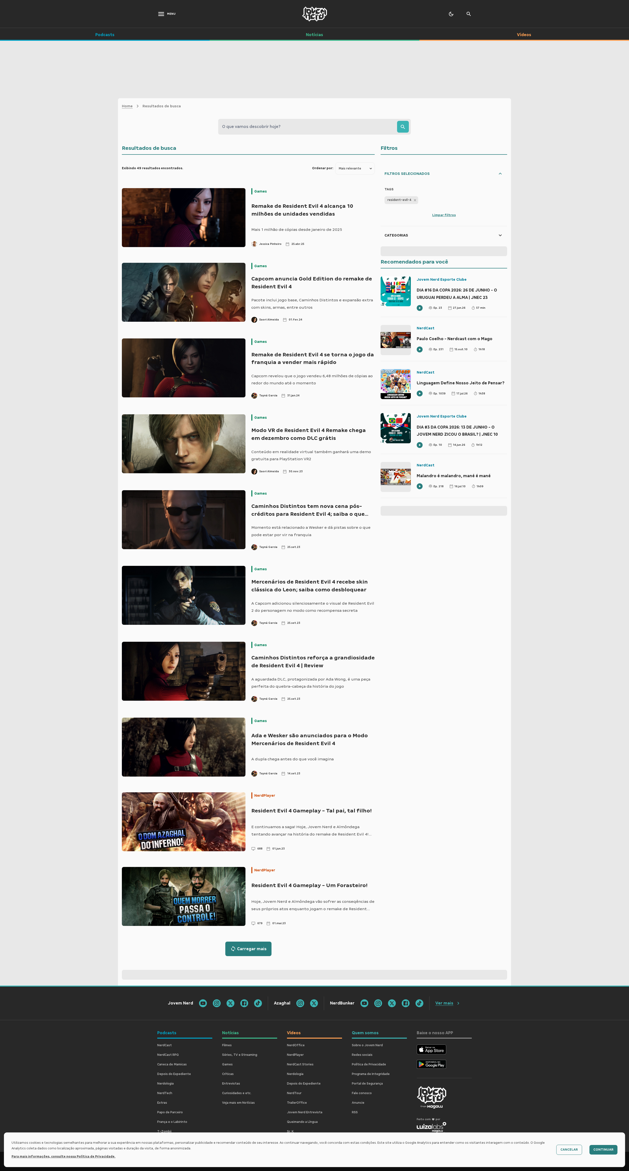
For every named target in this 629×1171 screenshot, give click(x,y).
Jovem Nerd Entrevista (304, 1112)
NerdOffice (296, 1045)
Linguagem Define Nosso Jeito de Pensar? (460, 383)
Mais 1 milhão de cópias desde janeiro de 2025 (296, 229)
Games (260, 191)
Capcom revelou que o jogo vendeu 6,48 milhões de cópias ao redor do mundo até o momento (312, 380)
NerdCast (425, 328)
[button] (401, 200)
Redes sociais (362, 1055)
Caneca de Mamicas (172, 1064)
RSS (355, 1112)
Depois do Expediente (174, 1074)
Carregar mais (252, 949)
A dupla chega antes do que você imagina (292, 759)
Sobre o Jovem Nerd (367, 1045)
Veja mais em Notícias (238, 1102)
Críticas (228, 1074)
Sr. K (290, 1131)
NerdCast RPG (168, 1055)
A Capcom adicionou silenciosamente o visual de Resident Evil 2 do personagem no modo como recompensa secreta (312, 607)
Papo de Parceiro (170, 1112)
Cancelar (569, 1149)
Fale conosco (362, 1093)
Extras (162, 1102)
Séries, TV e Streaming (239, 1055)
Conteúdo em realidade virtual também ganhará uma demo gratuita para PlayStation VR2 (311, 455)
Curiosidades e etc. (236, 1093)
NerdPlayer (264, 795)
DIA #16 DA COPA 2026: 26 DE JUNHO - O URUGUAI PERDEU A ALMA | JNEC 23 (457, 294)
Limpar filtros (444, 215)
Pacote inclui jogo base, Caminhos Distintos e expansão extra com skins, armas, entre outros (312, 304)
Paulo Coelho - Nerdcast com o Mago (454, 338)
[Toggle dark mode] (451, 14)
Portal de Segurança (367, 1083)
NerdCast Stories (300, 1064)
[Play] (420, 308)
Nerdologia (165, 1083)
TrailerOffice (297, 1102)
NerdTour (294, 1093)
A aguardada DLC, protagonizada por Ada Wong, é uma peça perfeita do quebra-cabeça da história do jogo (310, 683)
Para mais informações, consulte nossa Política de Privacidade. (63, 1156)
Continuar (603, 1149)
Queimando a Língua (302, 1122)
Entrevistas (231, 1083)
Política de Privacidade (369, 1064)
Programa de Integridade (371, 1074)
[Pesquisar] (403, 127)
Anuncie (358, 1102)
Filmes (227, 1045)
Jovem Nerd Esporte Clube (442, 279)
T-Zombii (164, 1131)
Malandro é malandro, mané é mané (454, 476)
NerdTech (164, 1093)
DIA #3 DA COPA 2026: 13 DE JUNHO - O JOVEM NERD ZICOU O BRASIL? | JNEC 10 (457, 431)
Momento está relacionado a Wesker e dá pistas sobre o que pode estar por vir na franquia (311, 531)
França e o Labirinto (172, 1122)
